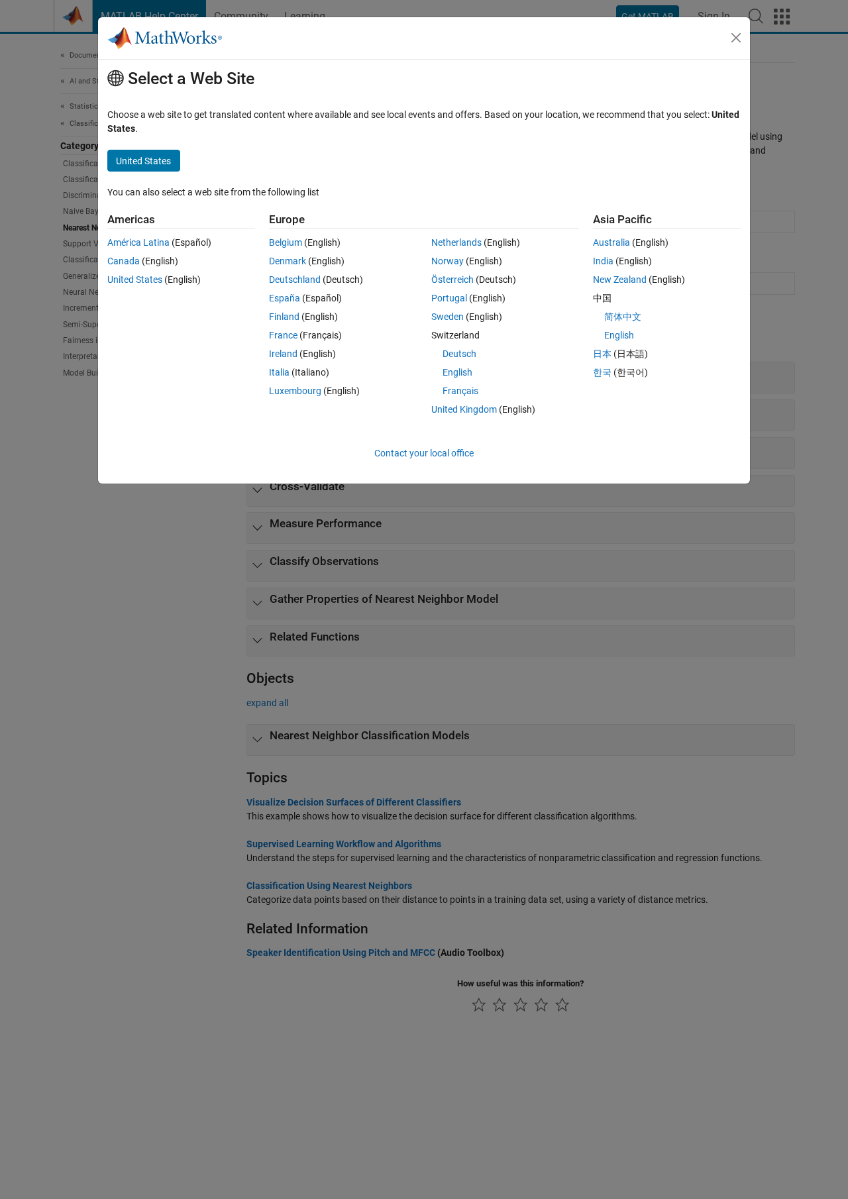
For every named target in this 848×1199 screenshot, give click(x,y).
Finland (284, 316)
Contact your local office (424, 453)
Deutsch (459, 353)
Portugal (449, 298)
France (283, 335)
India (603, 261)
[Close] (736, 37)
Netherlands (456, 242)
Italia (279, 372)
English (457, 372)
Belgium (285, 242)
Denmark (287, 261)
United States (134, 279)
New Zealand (620, 279)
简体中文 (622, 316)
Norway (447, 261)
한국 (602, 372)
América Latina (138, 242)
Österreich (452, 279)
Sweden (447, 316)
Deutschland (295, 279)
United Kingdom (464, 409)
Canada (123, 261)
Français (460, 391)
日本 (602, 353)
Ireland (283, 353)
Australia (611, 242)
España (284, 298)
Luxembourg (295, 391)
